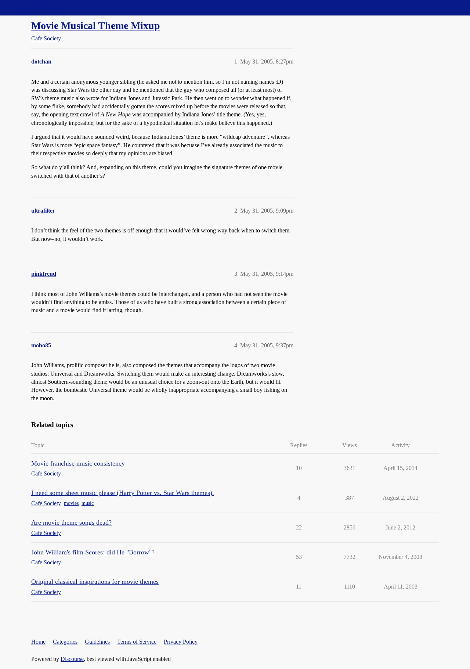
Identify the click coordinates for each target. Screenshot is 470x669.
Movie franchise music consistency (78, 463)
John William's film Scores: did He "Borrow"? (93, 552)
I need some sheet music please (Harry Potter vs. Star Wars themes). (122, 492)
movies (71, 503)
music (88, 503)
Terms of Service (136, 642)
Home (38, 642)
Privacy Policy (181, 642)
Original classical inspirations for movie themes (95, 581)
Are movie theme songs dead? (71, 522)
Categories (65, 642)
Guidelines (97, 642)
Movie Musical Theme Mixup (95, 25)
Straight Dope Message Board (38, 7)
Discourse (72, 659)
